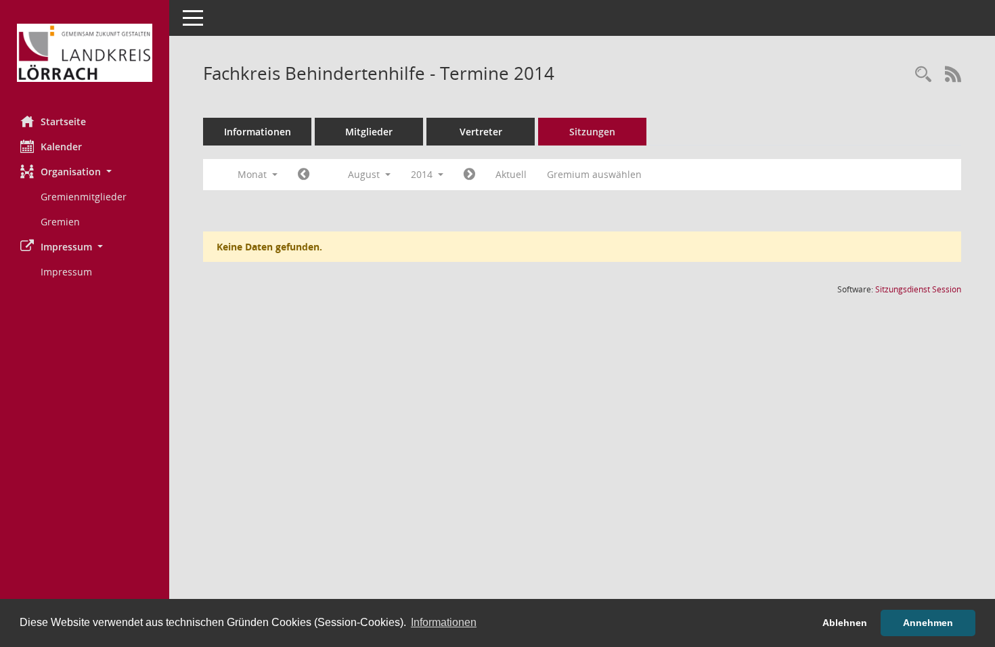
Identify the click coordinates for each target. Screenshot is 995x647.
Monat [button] (253, 174)
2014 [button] (423, 174)
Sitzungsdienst (918, 289)
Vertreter (481, 131)
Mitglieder (369, 131)
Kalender (61, 146)
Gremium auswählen (594, 174)
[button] (84, 171)
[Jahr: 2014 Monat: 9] (469, 174)
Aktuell (511, 174)
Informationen (257, 131)
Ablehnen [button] (844, 622)
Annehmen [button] (928, 622)
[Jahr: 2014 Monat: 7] (303, 174)
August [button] (365, 174)
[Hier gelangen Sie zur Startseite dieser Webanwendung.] (84, 53)
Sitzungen (592, 131)
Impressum (66, 271)
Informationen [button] (444, 622)
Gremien (60, 221)
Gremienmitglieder (84, 196)
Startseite (63, 121)
